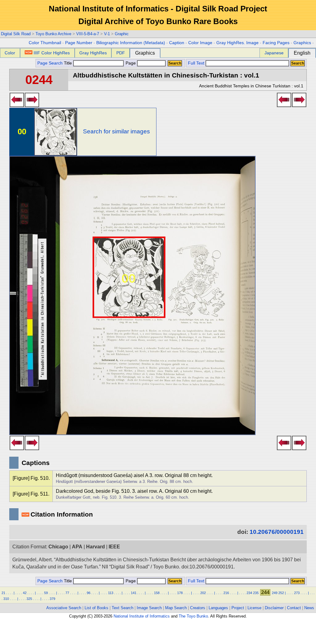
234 (249, 593)
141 (133, 593)
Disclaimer (274, 607)
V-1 (107, 33)
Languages (218, 607)
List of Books (96, 607)
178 (180, 593)
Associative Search (63, 607)
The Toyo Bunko (193, 616)
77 (67, 593)
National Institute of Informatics (142, 616)
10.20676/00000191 (277, 532)
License (254, 607)
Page (130, 63)
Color (10, 52)
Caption (176, 42)
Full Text (196, 63)
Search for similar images (116, 131)
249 (274, 593)
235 (256, 593)
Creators (197, 607)
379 (52, 599)
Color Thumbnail (45, 42)
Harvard (95, 546)
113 (110, 593)
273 (297, 593)
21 (3, 593)
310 (6, 599)
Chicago (58, 546)
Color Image (200, 42)
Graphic (122, 33)
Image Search (149, 607)
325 (29, 599)
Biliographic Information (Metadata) (130, 42)
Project (237, 607)
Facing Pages (276, 42)
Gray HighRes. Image (237, 42)
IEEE (114, 546)
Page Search (50, 63)
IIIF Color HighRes (52, 52)
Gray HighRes (93, 52)
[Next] (32, 105)
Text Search (122, 607)
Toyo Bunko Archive (53, 33)
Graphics (302, 42)
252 (281, 593)
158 (157, 593)
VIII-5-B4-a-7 (87, 33)
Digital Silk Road (16, 33)
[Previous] (17, 105)
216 (226, 593)
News (309, 607)
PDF (120, 52)
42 (25, 593)
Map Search (176, 607)
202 (203, 593)
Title (68, 63)
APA (77, 546)
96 (88, 593)
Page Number (78, 42)
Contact (294, 607)
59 (46, 593)
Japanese (274, 52)
